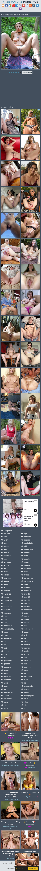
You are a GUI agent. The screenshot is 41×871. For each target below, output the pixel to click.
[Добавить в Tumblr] (33, 5)
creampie (7, 613)
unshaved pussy (30, 686)
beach (6, 553)
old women (28, 581)
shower (26, 648)
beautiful (7, 556)
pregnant (27, 616)
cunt (5, 619)
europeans (7, 638)
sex (25, 638)
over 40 (26, 594)
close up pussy (9, 607)
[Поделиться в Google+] (13, 5)
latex (5, 705)
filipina (6, 651)
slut (25, 657)
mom (25, 556)
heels (5, 683)
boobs (6, 581)
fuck (5, 654)
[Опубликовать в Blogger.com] (3, 5)
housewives (8, 692)
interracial (7, 699)
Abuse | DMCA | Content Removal (15, 863)
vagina (26, 692)
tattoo (25, 670)
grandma (7, 667)
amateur (6, 534)
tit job (25, 680)
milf (25, 546)
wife (25, 705)
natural (26, 562)
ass (4, 543)
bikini (5, 568)
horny (5, 686)
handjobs (7, 680)
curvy (5, 622)
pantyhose (27, 610)
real (25, 626)
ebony (6, 632)
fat (4, 645)
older (25, 584)
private (26, 619)
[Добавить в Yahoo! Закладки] (20, 8)
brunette (6, 591)
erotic (5, 635)
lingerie (26, 540)
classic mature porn (11, 600)
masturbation (28, 543)
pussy (26, 622)
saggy (26, 632)
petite (25, 613)
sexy (25, 642)
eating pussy (8, 629)
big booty (7, 562)
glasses (6, 664)
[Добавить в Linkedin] (16, 5)
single (26, 651)
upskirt (26, 689)
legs (25, 534)
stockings (27, 667)
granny (6, 670)
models (26, 553)
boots (5, 584)
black (5, 572)
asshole (6, 546)
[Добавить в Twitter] (37, 5)
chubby (6, 597)
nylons (26, 575)
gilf (4, 657)
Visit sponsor (27, 72)
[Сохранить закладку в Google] (10, 5)
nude (25, 572)
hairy (5, 673)
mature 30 (27, 591)
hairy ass (7, 677)
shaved (26, 645)
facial (5, 642)
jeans (5, 702)
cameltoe (7, 594)
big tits (6, 565)
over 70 (26, 603)
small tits (27, 661)
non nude (27, 568)
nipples (26, 565)
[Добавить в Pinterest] (23, 5)
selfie (25, 635)
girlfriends (7, 661)
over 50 (26, 597)
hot (4, 689)
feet (5, 648)
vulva (25, 699)
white (25, 702)
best (5, 559)
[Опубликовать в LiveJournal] (20, 5)
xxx (25, 708)
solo (25, 664)
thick (25, 673)
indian (6, 696)
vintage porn (28, 696)
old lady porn (28, 578)
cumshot (6, 616)
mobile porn (28, 549)
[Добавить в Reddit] (27, 5)
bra (4, 588)
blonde (6, 575)
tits (24, 683)
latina (5, 708)
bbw (5, 549)
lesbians (27, 537)
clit (4, 603)
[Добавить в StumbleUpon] (30, 5)
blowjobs (7, 578)
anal (5, 537)
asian (5, 540)
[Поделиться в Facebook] (6, 5)
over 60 (26, 600)
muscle (26, 559)
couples (6, 610)
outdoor (26, 588)
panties (26, 607)
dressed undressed (11, 626)
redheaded (28, 629)
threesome (27, 677)
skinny (26, 654)
